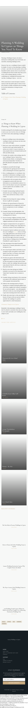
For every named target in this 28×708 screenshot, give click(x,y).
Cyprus (15, 231)
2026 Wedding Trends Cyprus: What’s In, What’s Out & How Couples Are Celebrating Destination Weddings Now (14, 610)
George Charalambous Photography (8, 430)
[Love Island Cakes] (14, 488)
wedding (4, 623)
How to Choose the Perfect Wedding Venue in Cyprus (14, 545)
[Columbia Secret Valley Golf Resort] (14, 382)
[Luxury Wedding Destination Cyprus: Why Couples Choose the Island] (14, 558)
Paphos (4, 468)
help (14, 621)
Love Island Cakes (7, 502)
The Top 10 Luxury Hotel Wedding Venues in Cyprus (14, 588)
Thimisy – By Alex (7, 466)
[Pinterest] (9, 326)
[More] (16, 326)
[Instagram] (14, 642)
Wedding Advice (5, 52)
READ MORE (14, 527)
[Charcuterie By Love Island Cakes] (14, 346)
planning (19, 621)
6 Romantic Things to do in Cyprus (10, 304)
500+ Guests (5, 397)
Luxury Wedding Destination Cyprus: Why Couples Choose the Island (14, 566)
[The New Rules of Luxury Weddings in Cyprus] (14, 517)
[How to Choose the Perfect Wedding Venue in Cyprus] (14, 537)
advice (3, 621)
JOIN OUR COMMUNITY (14, 682)
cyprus (9, 621)
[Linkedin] (12, 326)
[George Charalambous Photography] (14, 417)
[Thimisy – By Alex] (14, 453)
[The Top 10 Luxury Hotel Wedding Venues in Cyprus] (14, 579)
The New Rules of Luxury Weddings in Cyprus (14, 525)
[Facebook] (2, 326)
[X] (6, 326)
